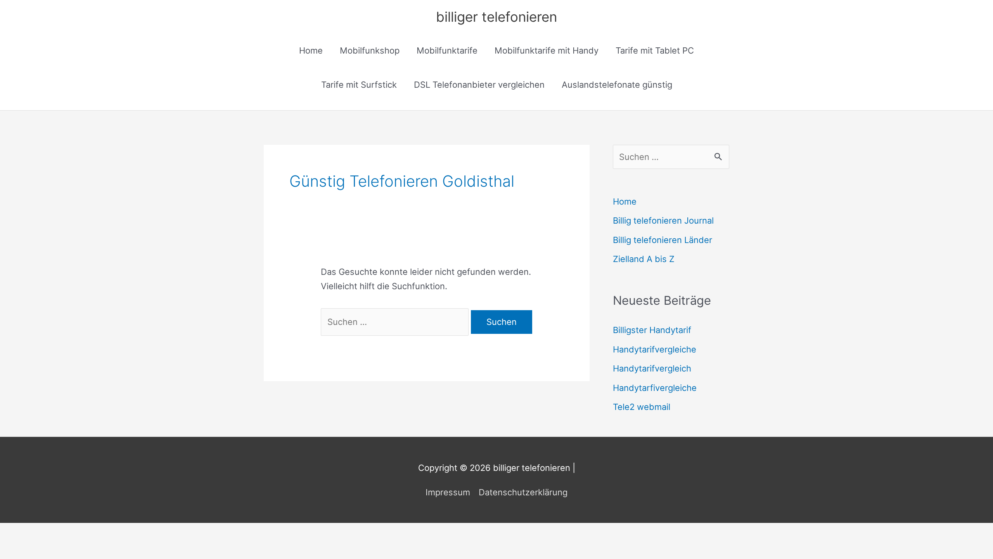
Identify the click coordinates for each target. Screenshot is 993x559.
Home (311, 50)
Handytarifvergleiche (654, 349)
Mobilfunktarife (447, 50)
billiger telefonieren (496, 17)
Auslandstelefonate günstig (617, 85)
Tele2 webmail (641, 407)
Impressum (448, 492)
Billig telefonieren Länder (662, 240)
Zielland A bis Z (644, 259)
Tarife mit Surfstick (359, 85)
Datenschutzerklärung (523, 492)
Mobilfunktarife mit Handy (547, 50)
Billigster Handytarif (652, 330)
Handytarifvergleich (652, 368)
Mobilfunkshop (370, 50)
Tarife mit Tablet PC (655, 50)
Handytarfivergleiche (655, 388)
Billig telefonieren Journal (663, 220)
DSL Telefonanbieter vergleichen (479, 85)
